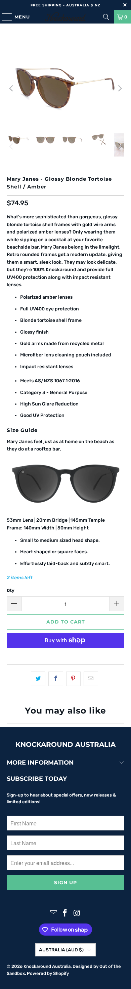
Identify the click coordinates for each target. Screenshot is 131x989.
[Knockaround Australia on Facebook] (65, 913)
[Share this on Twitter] (38, 679)
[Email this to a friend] (91, 679)
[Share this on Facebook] (55, 679)
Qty (10, 590)
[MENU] (3, 17)
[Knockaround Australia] (65, 17)
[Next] (119, 88)
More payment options (65, 656)
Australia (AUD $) (61, 950)
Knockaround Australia (47, 966)
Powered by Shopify (48, 973)
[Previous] (11, 88)
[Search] (106, 17)
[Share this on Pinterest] (73, 679)
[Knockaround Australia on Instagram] (77, 913)
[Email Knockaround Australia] (53, 913)
